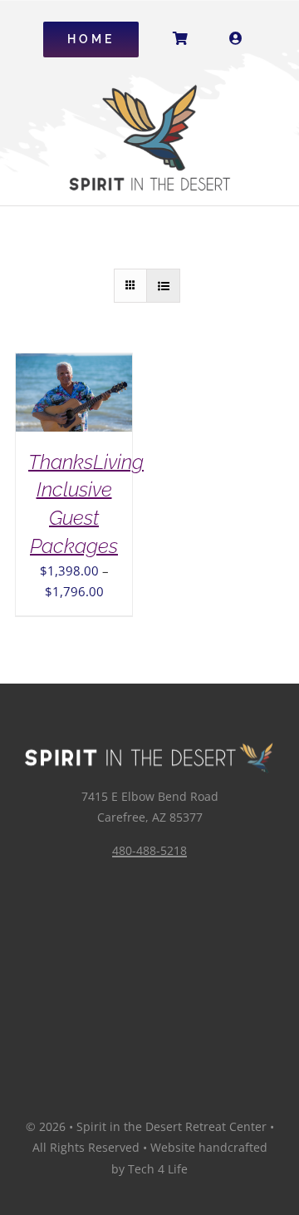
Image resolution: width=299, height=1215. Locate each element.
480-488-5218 (149, 850)
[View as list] (163, 285)
